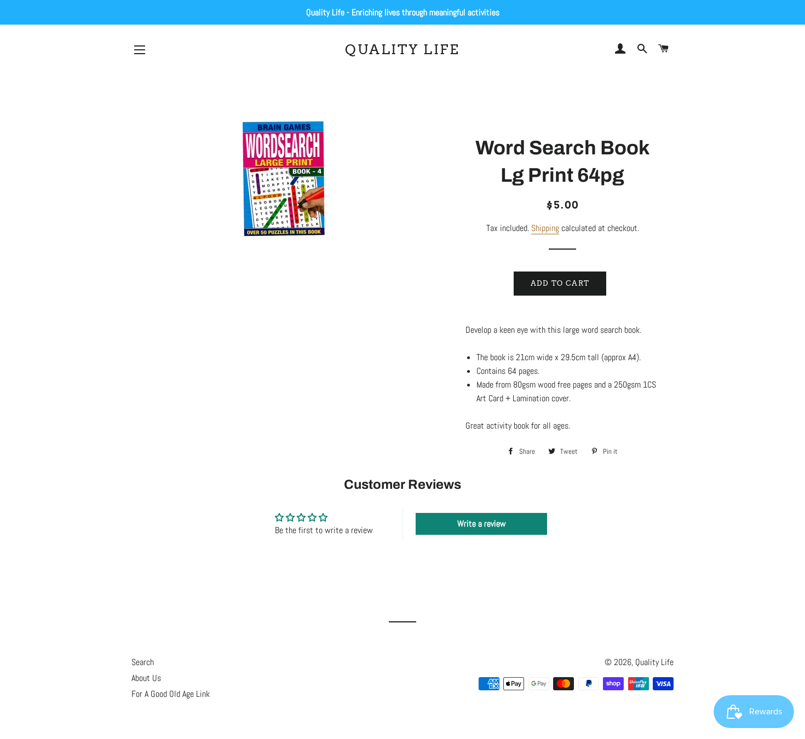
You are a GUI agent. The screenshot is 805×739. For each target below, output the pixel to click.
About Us (146, 678)
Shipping (545, 228)
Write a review (481, 523)
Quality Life (402, 49)
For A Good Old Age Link (170, 694)
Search (142, 662)
